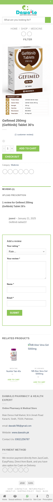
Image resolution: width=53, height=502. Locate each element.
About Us (10, 491)
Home (14, 28)
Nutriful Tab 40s (13, 371)
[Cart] (49, 10)
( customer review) (24, 134)
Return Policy (37, 489)
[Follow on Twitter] (15, 469)
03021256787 (22, 439)
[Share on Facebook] (10, 171)
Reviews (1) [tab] (8, 189)
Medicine (36, 28)
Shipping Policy (25, 491)
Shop (24, 28)
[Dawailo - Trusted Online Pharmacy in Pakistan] (26, 10)
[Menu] (4, 10)
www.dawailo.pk (20, 432)
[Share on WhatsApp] (5, 171)
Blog (45, 491)
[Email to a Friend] (20, 171)
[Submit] (48, 20)
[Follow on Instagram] (10, 469)
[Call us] (26, 469)
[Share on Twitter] (15, 171)
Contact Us (21, 489)
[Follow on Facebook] (5, 469)
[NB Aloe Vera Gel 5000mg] (39, 354)
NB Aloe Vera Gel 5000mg (39, 372)
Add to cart (28, 148)
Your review (13, 258)
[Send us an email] (20, 469)
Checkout (12, 156)
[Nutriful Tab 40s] (13, 354)
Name (10, 284)
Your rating (13, 246)
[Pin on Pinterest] (26, 171)
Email (10, 298)
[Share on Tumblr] (31, 171)
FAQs (38, 491)
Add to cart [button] (14, 379)
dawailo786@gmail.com (20, 425)
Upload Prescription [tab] (14, 195)
